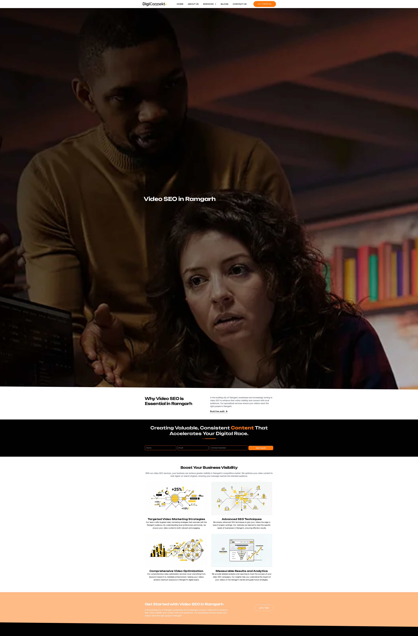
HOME (180, 4)
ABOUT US (193, 4)
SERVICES (208, 4)
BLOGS (224, 4)
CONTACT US (240, 4)
